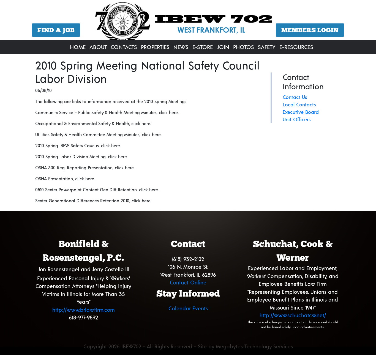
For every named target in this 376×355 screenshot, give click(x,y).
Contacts (124, 47)
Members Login (310, 30)
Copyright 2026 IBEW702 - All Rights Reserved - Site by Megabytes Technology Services (188, 346)
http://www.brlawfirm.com (83, 309)
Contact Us (295, 97)
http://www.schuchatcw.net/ (293, 315)
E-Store (202, 47)
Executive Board (301, 112)
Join (223, 47)
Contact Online (188, 282)
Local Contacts (299, 104)
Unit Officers (297, 119)
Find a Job (56, 30)
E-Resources (296, 47)
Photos (243, 47)
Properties (155, 47)
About (98, 47)
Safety (267, 47)
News (181, 47)
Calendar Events (188, 308)
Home (78, 47)
